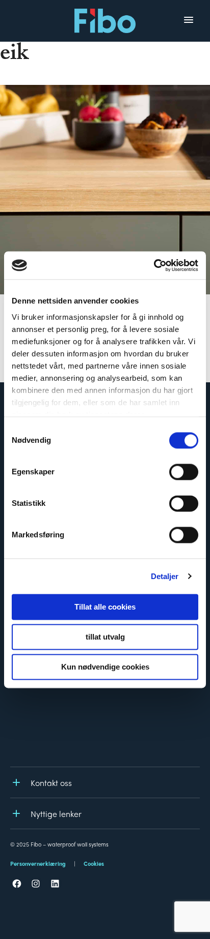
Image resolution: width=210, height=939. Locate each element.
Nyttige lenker (56, 814)
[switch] (183, 472)
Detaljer (165, 576)
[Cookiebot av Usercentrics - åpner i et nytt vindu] (153, 265)
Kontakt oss (51, 783)
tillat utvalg (105, 636)
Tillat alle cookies (105, 606)
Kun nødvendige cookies (105, 666)
